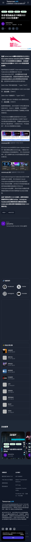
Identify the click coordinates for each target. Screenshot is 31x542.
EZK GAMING (19, 476)
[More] (16, 28)
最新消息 (4, 11)
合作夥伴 (18, 472)
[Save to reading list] (9, 28)
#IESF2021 (11, 212)
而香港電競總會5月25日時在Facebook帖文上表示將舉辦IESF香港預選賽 (15, 79)
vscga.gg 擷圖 (5, 143)
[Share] (13, 28)
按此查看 (6, 92)
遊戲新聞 (24, 11)
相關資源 (4, 472)
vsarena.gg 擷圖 (6, 172)
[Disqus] (15, 251)
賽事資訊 (17, 11)
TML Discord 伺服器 (7, 480)
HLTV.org (18, 485)
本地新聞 (11, 11)
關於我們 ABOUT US (7, 476)
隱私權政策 (5, 486)
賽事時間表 (5, 483)
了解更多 (22, 534)
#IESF (4, 212)
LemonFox (9, 23)
